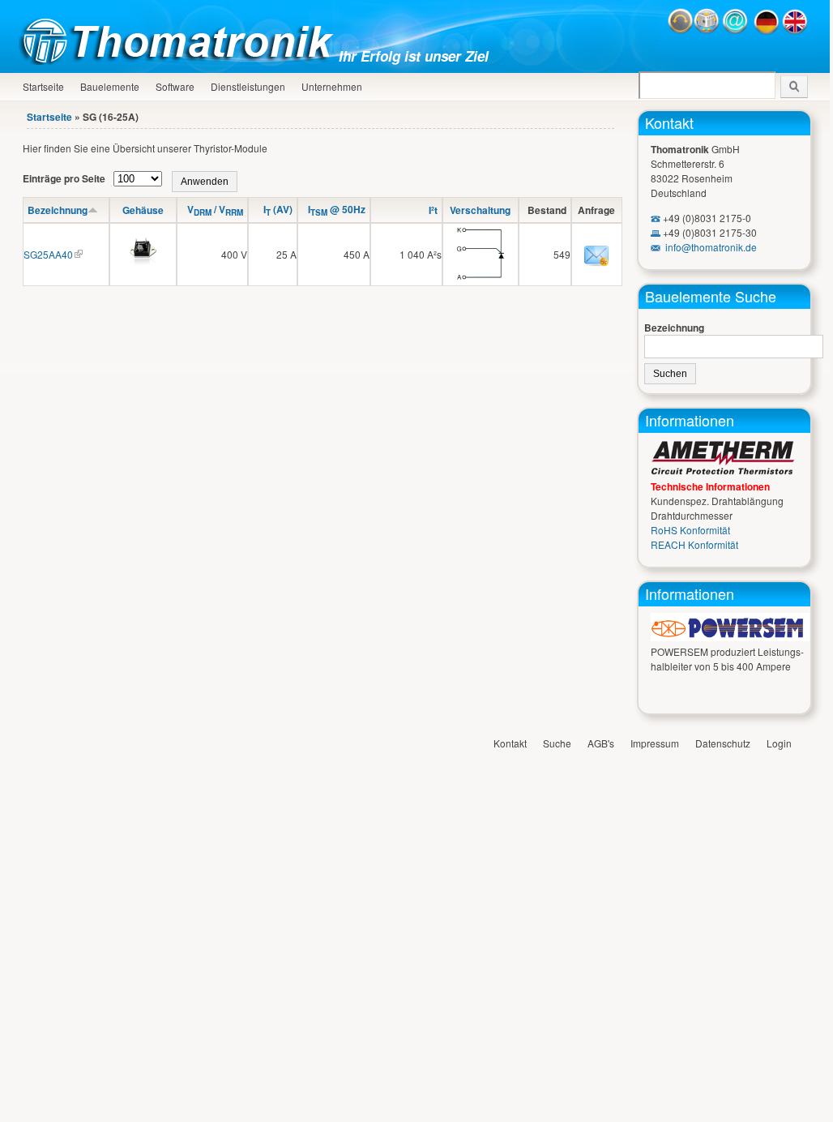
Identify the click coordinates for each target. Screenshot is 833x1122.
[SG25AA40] (143, 269)
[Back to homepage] (181, 60)
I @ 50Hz (336, 209)
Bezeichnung (58, 210)
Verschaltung (480, 210)
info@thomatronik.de (711, 247)
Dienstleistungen (248, 86)
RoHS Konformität (690, 530)
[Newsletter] (707, 30)
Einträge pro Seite (65, 178)
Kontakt (669, 122)
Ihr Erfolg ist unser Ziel (414, 56)
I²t (433, 210)
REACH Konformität (694, 544)
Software (175, 86)
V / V (215, 209)
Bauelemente (109, 86)
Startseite (43, 86)
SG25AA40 (48, 254)
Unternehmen (331, 86)
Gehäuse (143, 210)
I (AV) (278, 209)
